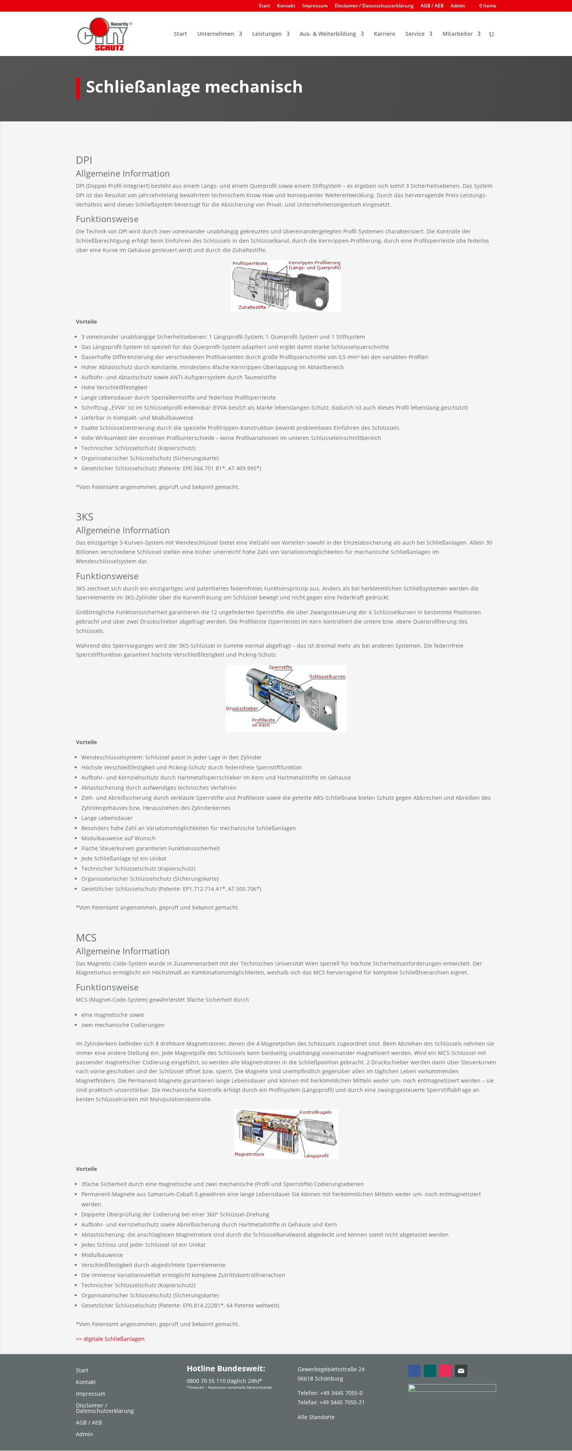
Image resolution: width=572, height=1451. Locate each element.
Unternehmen (215, 34)
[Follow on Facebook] (414, 1371)
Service (415, 34)
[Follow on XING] (430, 1371)
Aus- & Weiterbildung (328, 34)
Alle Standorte (316, 1417)
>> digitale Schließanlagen (110, 1338)
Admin (458, 6)
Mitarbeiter (457, 34)
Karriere (384, 34)
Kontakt (286, 6)
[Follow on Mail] (461, 1371)
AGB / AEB (432, 6)
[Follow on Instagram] (445, 1371)
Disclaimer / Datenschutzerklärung (374, 6)
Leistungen (267, 34)
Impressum (315, 6)
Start (264, 6)
